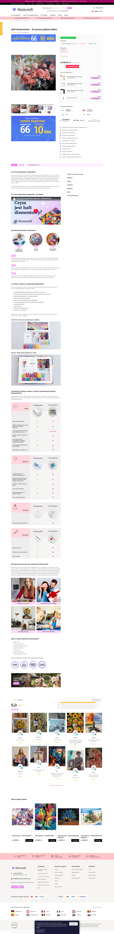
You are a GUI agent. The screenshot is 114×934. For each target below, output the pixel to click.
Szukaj (69, 8)
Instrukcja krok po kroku (43, 873)
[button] (96, 699)
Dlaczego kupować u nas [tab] (33, 165)
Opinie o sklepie (92, 872)
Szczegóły (29, 840)
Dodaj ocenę (15, 709)
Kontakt (57, 3)
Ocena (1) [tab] (21, 165)
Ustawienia (40, 930)
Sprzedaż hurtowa (92, 875)
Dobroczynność (92, 878)
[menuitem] (16, 15)
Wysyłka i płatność (50, 3)
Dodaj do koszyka (72, 66)
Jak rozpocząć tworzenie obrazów (18, 3)
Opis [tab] (14, 165)
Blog (33, 3)
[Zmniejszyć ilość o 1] (65, 67)
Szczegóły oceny (24, 32)
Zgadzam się (73, 924)
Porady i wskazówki (42, 879)
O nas (28, 3)
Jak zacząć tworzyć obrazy (43, 876)
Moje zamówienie (65, 3)
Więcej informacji (97, 907)
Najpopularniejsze (75, 872)
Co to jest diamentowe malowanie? (42, 870)
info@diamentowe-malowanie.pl (21, 878)
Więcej (38, 927)
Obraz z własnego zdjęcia (77, 869)
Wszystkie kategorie (76, 878)
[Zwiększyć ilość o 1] (65, 65)
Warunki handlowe (59, 872)
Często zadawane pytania (43, 882)
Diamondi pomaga (40, 3)
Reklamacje (57, 878)
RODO (56, 880)
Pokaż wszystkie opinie (56, 785)
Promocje (73, 875)
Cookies (56, 883)
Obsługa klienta (14, 882)
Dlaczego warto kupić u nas (43, 885)
